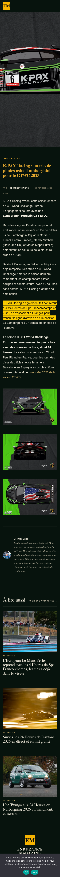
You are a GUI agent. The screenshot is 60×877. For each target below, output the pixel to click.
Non (34, 872)
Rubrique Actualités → (43, 601)
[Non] (56, 865)
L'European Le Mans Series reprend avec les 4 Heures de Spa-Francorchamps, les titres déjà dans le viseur (29, 667)
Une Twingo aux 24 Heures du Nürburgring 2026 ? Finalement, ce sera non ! (28, 809)
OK (26, 872)
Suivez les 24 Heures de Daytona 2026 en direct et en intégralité (29, 739)
